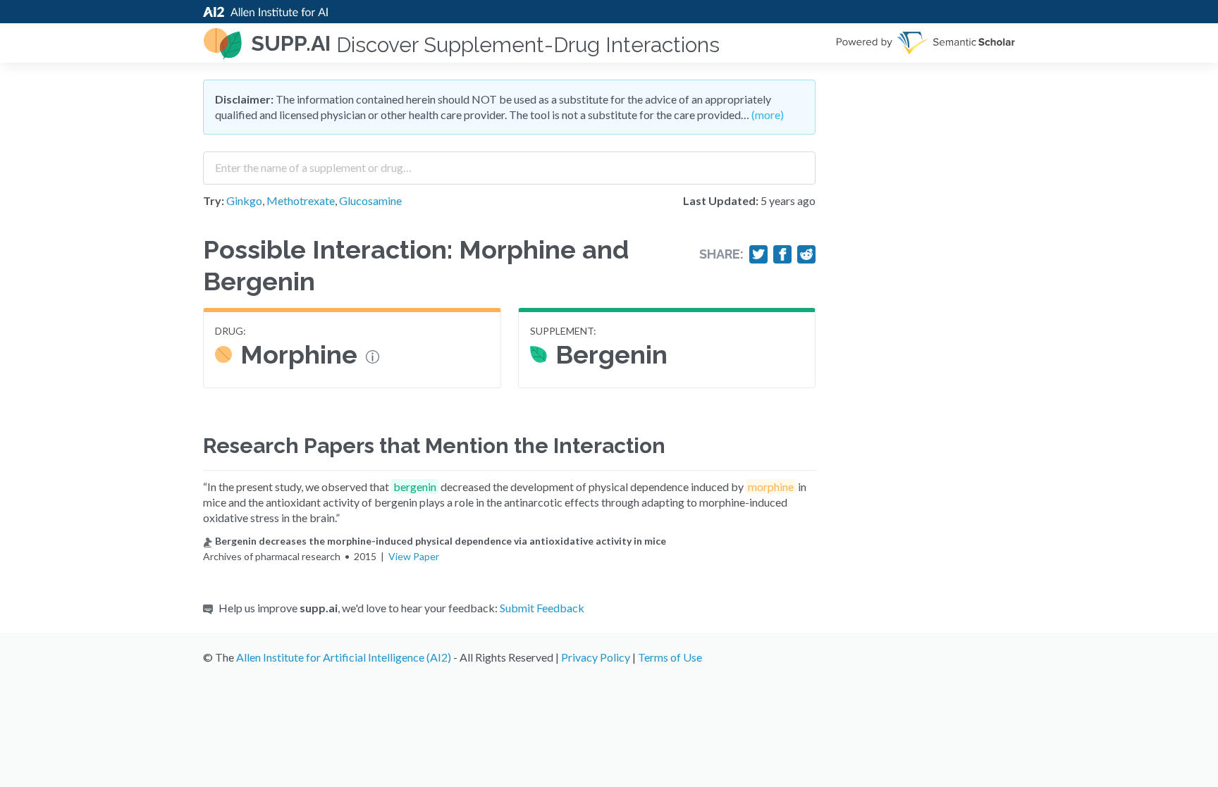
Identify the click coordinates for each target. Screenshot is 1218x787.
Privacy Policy (595, 657)
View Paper (413, 556)
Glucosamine (370, 200)
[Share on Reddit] (806, 254)
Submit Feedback (542, 607)
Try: (213, 200)
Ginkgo (244, 200)
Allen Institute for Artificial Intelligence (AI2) (343, 657)
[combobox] (509, 162)
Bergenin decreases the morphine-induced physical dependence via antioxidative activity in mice (440, 541)
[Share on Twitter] (758, 254)
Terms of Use (670, 657)
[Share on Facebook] (782, 254)
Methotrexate (300, 200)
